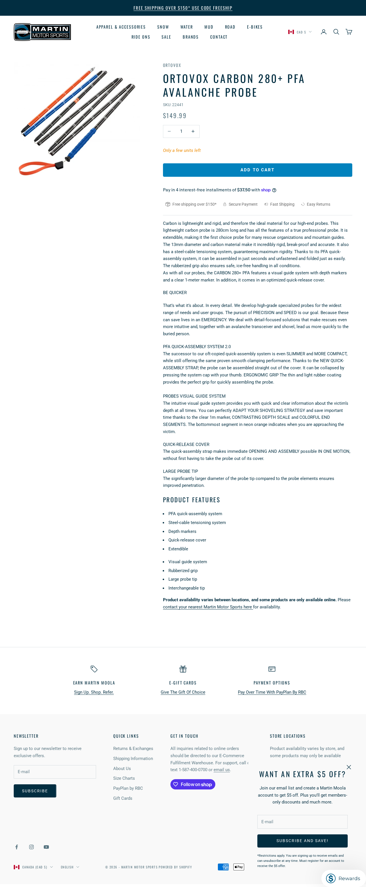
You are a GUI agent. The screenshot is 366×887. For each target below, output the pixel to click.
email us (222, 769)
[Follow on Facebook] (16, 847)
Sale (166, 36)
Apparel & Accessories (121, 27)
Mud (209, 27)
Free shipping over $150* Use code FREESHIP (183, 8)
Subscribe (35, 791)
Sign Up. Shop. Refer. (94, 692)
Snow (163, 27)
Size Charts (124, 778)
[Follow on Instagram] (31, 847)
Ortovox (172, 65)
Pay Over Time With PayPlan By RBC (272, 692)
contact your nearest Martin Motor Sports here (208, 607)
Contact (219, 36)
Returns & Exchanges (133, 748)
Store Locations (288, 736)
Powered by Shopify (175, 867)
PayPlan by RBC (128, 788)
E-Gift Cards (182, 683)
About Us (122, 768)
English (67, 867)
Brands (191, 36)
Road (230, 27)
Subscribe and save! (302, 840)
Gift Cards (122, 798)
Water (186, 27)
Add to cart (257, 169)
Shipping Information (133, 758)
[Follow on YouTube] (46, 847)
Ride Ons (141, 36)
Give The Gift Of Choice (183, 692)
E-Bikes (255, 27)
